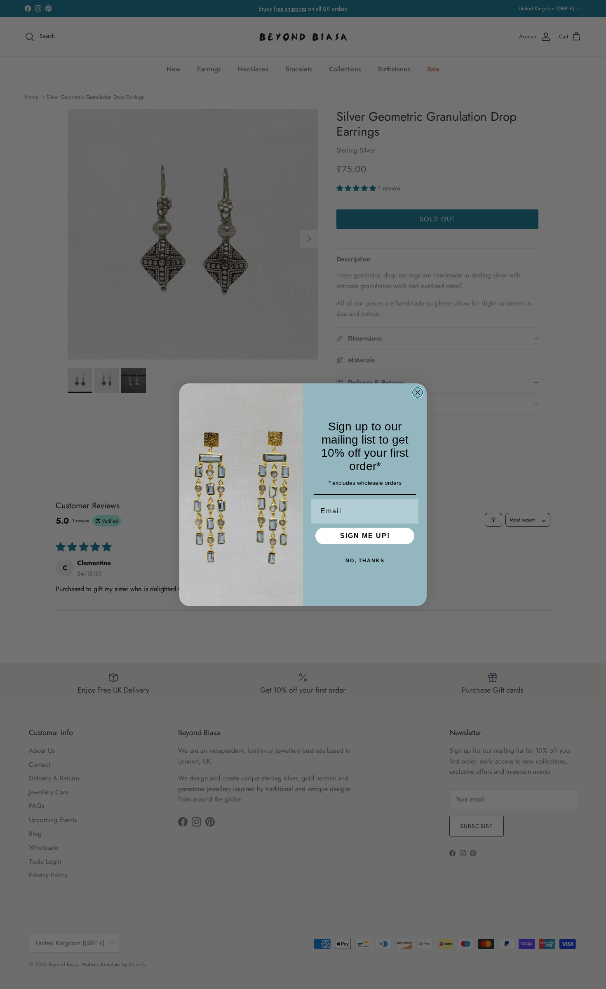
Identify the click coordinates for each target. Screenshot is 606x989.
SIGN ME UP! (365, 535)
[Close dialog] (418, 392)
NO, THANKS (365, 561)
